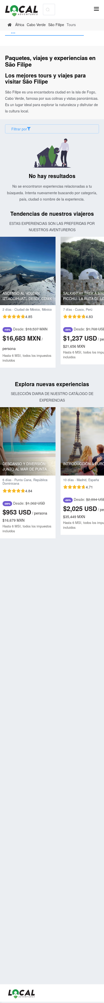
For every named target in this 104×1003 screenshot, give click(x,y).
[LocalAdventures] (24, 10)
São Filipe (56, 24)
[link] (10, 24)
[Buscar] (47, 9)
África (19, 24)
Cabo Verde (36, 24)
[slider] (17, 316)
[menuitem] (44, 33)
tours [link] (71, 24)
